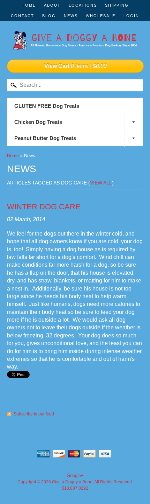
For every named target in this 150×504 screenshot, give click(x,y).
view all (101, 183)
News (71, 16)
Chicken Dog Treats (38, 122)
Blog (49, 16)
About (52, 5)
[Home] (75, 42)
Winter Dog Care (44, 206)
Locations (83, 5)
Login (131, 16)
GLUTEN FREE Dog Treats (46, 106)
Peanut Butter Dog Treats (45, 138)
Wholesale (100, 16)
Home (29, 5)
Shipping (117, 5)
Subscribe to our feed (34, 414)
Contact (22, 16)
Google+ (75, 475)
